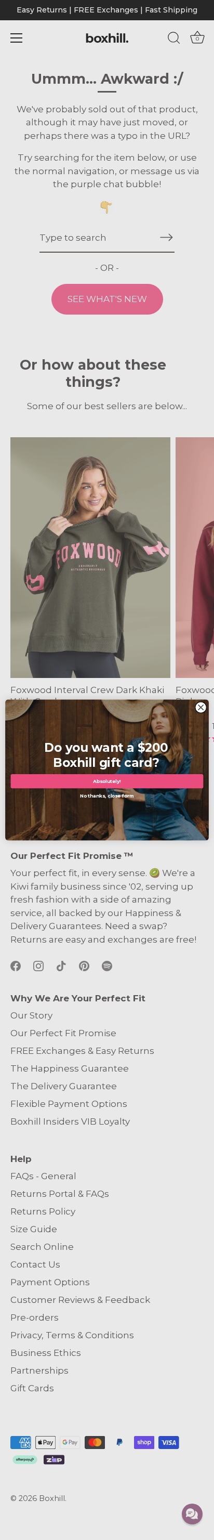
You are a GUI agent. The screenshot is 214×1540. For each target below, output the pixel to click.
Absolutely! (107, 781)
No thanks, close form (107, 794)
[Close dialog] (201, 707)
